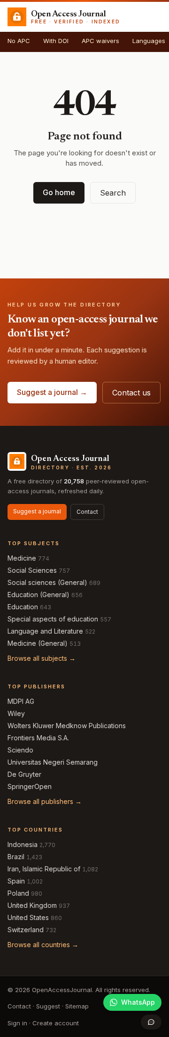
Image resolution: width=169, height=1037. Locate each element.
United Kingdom (32, 905)
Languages (148, 40)
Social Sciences (32, 570)
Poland (18, 893)
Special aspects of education (53, 619)
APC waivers (100, 40)
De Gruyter (24, 774)
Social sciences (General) (47, 582)
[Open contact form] (151, 1022)
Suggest (48, 1006)
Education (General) (38, 595)
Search (113, 192)
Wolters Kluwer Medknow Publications (67, 726)
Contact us (131, 392)
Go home (59, 192)
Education (23, 607)
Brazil (16, 857)
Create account (55, 1023)
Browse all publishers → (45, 801)
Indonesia (23, 844)
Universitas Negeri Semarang (53, 762)
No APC (19, 40)
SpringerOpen (30, 786)
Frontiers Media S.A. (38, 738)
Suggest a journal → (52, 392)
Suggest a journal (37, 511)
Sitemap (77, 1006)
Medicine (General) (38, 643)
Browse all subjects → (42, 658)
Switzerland (26, 930)
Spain (16, 881)
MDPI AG (21, 701)
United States (28, 917)
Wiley (16, 713)
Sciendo (20, 750)
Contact (87, 511)
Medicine (22, 558)
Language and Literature (45, 631)
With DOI (56, 40)
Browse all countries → (43, 945)
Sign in (17, 1023)
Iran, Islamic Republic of (44, 869)
